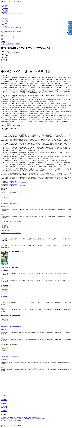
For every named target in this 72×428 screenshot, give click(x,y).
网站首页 (5, 5)
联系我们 (5, 11)
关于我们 (5, 6)
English (8, 13)
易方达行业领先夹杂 (6, 296)
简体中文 (3, 31)
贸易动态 (5, 8)
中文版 (5, 13)
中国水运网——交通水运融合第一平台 (10, 203)
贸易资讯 (5, 9)
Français (12, 13)
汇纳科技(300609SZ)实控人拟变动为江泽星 (15, 182)
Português (21, 13)
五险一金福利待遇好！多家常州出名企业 (11, 356)
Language (5, 12)
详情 (2, 214)
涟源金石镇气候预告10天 (11, 181)
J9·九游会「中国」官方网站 (7, 44)
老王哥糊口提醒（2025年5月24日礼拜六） (11, 233)
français (10, 31)
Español (16, 13)
